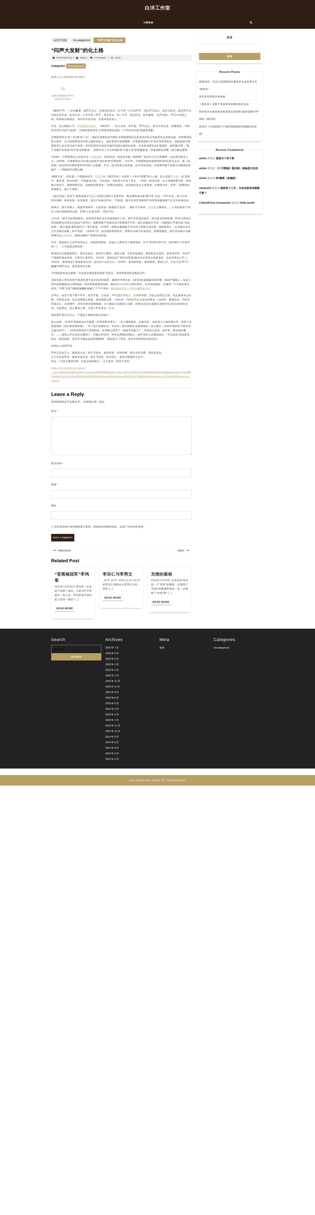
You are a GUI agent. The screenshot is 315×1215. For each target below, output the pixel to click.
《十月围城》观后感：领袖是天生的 (237, 168)
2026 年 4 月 (112, 664)
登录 (161, 647)
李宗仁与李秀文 (118, 574)
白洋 (60, 76)
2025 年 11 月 (112, 686)
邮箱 (54, 484)
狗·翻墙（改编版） (227, 178)
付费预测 (148, 22)
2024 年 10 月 (112, 731)
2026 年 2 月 (112, 669)
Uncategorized (81, 40)
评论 (54, 411)
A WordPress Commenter (215, 202)
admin (83, 58)
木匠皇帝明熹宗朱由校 (212, 96)
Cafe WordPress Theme (145, 780)
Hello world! (247, 202)
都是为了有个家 (225, 158)
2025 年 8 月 (112, 697)
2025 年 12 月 (112, 681)
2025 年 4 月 (112, 708)
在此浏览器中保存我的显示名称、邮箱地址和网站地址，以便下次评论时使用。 (100, 526)
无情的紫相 (162, 574)
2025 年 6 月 (112, 703)
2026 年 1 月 (112, 675)
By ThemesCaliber (173, 780)
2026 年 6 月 (112, 653)
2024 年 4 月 (112, 753)
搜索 (230, 37)
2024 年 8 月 (112, 742)
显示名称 (57, 463)
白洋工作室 (157, 7)
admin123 (205, 188)
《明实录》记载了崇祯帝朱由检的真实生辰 (224, 104)
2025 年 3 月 (112, 714)
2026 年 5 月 (112, 658)
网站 (53, 505)
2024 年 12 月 (112, 725)
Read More (65, 609)
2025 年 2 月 (112, 720)
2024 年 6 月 (112, 747)
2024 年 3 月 (112, 759)
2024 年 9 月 (112, 736)
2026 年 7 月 (112, 647)
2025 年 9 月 (112, 692)
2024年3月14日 (64, 58)
